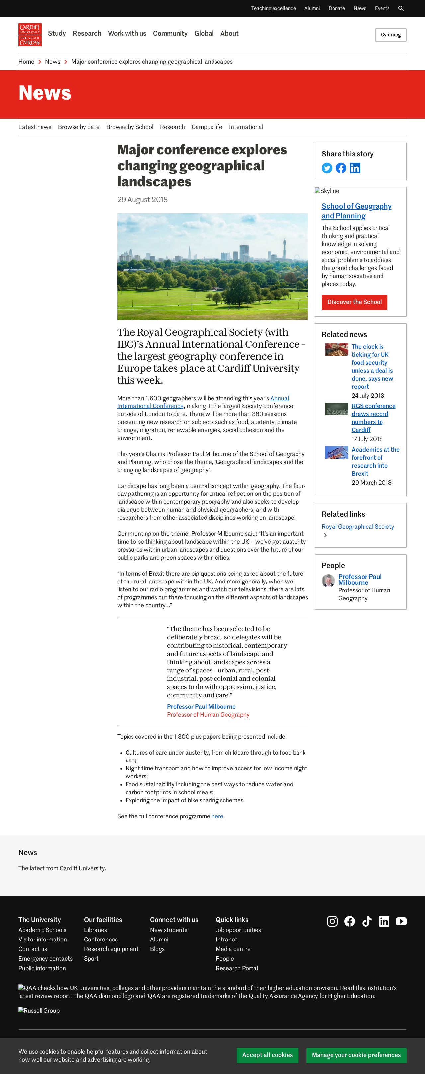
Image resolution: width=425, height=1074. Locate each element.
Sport (91, 959)
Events (382, 8)
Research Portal (237, 969)
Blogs (157, 949)
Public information (42, 969)
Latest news (34, 127)
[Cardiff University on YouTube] (401, 921)
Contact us (32, 949)
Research (87, 34)
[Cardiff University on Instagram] (332, 921)
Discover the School (354, 302)
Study (57, 34)
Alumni (312, 8)
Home (26, 62)
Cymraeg (391, 34)
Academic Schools (42, 930)
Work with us (127, 34)
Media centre (233, 949)
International (246, 127)
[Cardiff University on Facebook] (349, 921)
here (217, 817)
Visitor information (42, 940)
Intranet (226, 940)
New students (168, 930)
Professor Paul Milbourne (208, 711)
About (229, 34)
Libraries (95, 930)
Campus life (207, 127)
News (360, 8)
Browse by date (79, 127)
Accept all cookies (267, 1055)
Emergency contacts (45, 959)
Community (170, 34)
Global (204, 34)
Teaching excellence (273, 8)
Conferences (101, 940)
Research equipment (111, 949)
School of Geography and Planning (357, 211)
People (225, 959)
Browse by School (129, 127)
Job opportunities (238, 930)
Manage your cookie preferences (356, 1055)
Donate (337, 8)
